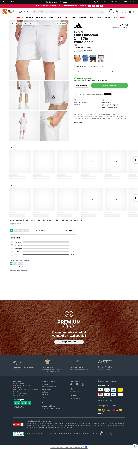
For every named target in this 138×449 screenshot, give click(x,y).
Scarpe (51, 17)
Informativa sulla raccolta (57, 447)
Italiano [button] (15, 2)
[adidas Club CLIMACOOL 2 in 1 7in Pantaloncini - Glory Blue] (85, 58)
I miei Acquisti (45, 384)
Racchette (29, 17)
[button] (6, 2)
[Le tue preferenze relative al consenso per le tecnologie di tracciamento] (134, 445)
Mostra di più (78, 122)
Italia (17, 370)
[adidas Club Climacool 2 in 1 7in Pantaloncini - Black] (92, 58)
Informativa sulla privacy (82, 433)
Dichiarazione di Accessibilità (50, 409)
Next (135, 160)
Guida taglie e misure (97, 66)
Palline (59, 17)
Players (91, 17)
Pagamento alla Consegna (106, 400)
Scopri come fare (69, 342)
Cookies (94, 433)
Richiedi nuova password (49, 387)
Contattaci (44, 402)
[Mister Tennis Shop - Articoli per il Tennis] (8, 11)
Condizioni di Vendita (65, 433)
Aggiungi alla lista (83, 85)
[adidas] (78, 25)
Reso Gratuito (130, 2)
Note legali (44, 397)
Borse (67, 17)
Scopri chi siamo (75, 398)
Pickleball (107, 17)
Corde (74, 17)
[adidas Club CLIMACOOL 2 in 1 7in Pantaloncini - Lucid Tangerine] (77, 58)
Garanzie (44, 400)
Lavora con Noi (74, 391)
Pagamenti (44, 395)
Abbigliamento (41, 17)
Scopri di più (69, 427)
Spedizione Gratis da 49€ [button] (109, 2)
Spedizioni (44, 392)
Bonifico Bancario (103, 398)
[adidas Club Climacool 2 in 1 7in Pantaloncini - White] (100, 58)
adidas (79, 31)
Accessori (82, 17)
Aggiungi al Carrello (109, 85)
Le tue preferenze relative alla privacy (73, 447)
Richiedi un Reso (46, 389)
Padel (99, 17)
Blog (115, 17)
